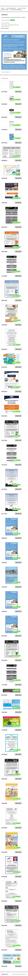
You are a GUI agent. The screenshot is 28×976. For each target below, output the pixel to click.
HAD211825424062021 (16, 9)
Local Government (5, 17)
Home (2, 8)
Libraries (23, 17)
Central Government (15, 17)
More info (18, 91)
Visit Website (5, 28)
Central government (11, 8)
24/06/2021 (4, 14)
